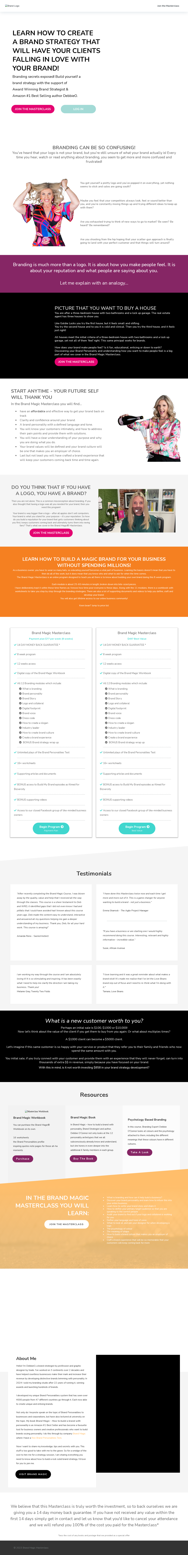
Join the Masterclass (168, 6)
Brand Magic (79, 1433)
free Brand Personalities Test (46, 1438)
